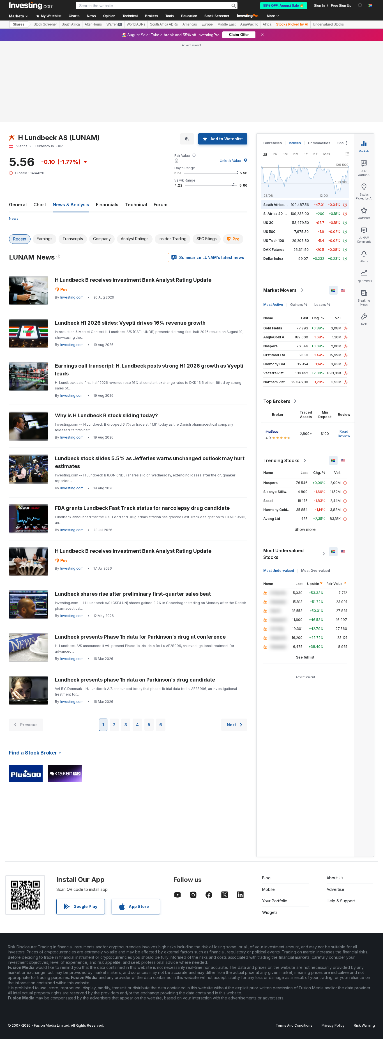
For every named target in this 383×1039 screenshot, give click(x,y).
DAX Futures (273, 249)
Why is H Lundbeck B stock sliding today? (106, 415)
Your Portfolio (274, 900)
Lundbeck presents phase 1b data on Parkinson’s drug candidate (135, 680)
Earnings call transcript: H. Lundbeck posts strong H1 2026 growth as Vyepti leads (149, 370)
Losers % (322, 304)
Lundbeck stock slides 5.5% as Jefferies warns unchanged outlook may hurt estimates (149, 462)
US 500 (269, 232)
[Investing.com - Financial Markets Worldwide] (31, 6)
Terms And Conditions (294, 1025)
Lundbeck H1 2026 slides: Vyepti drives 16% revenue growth (130, 323)
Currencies (272, 143)
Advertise (335, 889)
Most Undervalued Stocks (283, 554)
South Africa (71, 24)
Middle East (227, 24)
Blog (266, 877)
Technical (136, 204)
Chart (39, 204)
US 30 (268, 223)
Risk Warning (364, 1025)
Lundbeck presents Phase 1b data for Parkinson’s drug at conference (140, 637)
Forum (160, 204)
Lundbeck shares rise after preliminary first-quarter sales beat (133, 594)
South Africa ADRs (164, 24)
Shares (18, 24)
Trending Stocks (281, 460)
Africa (267, 24)
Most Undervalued (278, 570)
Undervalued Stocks (328, 24)
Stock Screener (216, 16)
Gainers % (298, 304)
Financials (107, 204)
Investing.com (72, 297)
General (18, 204)
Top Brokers (276, 401)
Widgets (270, 912)
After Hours (93, 24)
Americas (190, 24)
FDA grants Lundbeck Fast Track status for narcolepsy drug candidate (142, 508)
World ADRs (136, 24)
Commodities (319, 143)
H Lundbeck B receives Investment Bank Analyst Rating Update (133, 280)
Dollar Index (273, 258)
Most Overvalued (315, 570)
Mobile (268, 889)
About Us (335, 877)
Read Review (344, 433)
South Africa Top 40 (279, 205)
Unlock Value (230, 161)
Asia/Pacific (249, 24)
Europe (207, 24)
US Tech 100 (273, 240)
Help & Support (341, 900)
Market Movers (280, 290)
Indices (295, 143)
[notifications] (360, 5)
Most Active (273, 304)
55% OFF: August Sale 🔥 (283, 6)
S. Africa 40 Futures (279, 214)
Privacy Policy (333, 1025)
